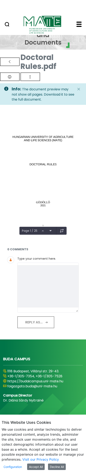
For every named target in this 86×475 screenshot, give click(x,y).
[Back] (10, 61)
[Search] (7, 24)
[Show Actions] (30, 76)
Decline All (57, 467)
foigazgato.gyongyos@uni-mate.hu (36, 386)
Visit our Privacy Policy (40, 459)
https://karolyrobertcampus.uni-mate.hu (41, 381)
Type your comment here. (36, 259)
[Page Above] (43, 231)
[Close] (78, 89)
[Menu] (79, 24)
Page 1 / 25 (29, 231)
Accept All (36, 467)
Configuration (13, 467)
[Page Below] (50, 231)
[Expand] (62, 231)
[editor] (48, 286)
